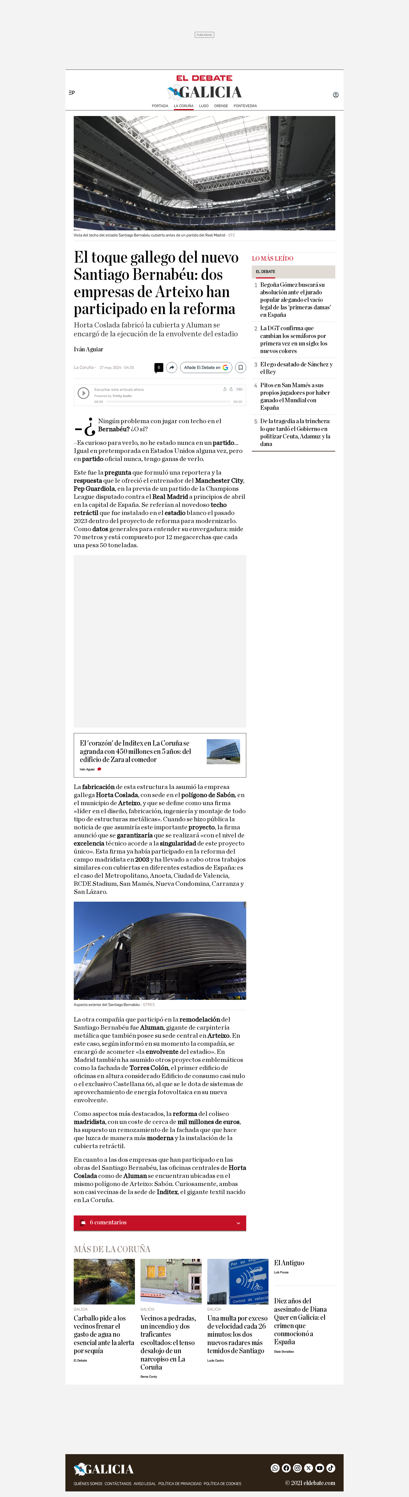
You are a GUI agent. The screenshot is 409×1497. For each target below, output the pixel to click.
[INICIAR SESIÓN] (335, 95)
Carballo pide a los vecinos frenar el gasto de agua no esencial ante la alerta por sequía (104, 1335)
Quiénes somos (88, 1483)
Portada (160, 106)
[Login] (335, 95)
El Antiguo (289, 1263)
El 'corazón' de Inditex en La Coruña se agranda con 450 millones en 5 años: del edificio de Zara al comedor (135, 751)
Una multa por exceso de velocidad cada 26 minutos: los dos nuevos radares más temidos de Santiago (237, 1335)
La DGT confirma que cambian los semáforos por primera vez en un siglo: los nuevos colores (293, 339)
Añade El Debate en (202, 367)
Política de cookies (222, 1483)
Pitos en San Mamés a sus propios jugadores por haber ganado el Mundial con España (295, 396)
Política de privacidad (179, 1483)
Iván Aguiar (88, 349)
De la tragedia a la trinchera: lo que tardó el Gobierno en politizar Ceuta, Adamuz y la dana (295, 432)
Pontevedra (245, 106)
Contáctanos (118, 1483)
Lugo (204, 106)
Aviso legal (145, 1483)
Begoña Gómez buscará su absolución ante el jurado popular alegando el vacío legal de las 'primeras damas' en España (295, 300)
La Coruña (184, 106)
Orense (221, 106)
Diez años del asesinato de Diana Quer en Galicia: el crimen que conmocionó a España (300, 1321)
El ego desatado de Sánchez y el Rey (296, 368)
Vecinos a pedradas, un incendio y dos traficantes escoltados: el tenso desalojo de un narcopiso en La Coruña (168, 1343)
